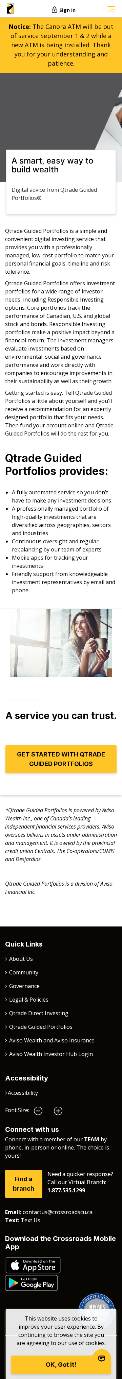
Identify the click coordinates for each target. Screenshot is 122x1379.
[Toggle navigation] (111, 8)
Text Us (30, 1220)
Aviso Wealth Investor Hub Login (51, 1054)
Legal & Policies (28, 999)
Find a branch (23, 1183)
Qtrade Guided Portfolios (41, 1027)
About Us (21, 959)
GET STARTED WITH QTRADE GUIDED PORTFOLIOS (61, 759)
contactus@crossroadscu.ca (58, 1212)
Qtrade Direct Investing (38, 1013)
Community (23, 972)
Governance (24, 986)
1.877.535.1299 (66, 1190)
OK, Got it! (61, 1364)
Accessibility (23, 1092)
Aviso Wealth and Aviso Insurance (52, 1040)
